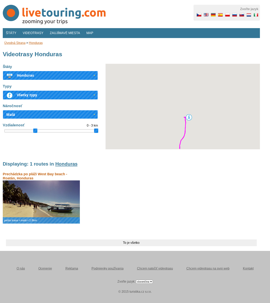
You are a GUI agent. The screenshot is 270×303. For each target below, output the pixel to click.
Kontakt (248, 268)
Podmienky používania (108, 268)
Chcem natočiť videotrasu (155, 268)
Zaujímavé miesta (65, 33)
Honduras (36, 43)
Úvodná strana (14, 43)
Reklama (71, 268)
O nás (21, 268)
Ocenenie (45, 268)
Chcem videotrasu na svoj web (207, 268)
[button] (189, 117)
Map (89, 33)
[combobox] (50, 75)
